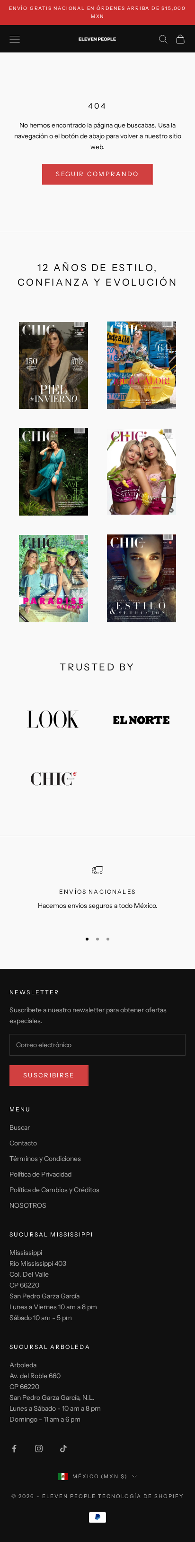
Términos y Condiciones (45, 1158)
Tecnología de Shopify (141, 1496)
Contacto (23, 1143)
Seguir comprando (97, 174)
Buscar (19, 1127)
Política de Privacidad (40, 1174)
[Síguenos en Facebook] (14, 1448)
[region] (97, 893)
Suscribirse (49, 1075)
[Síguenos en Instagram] (39, 1448)
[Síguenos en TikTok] (63, 1448)
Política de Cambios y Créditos (54, 1190)
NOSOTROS (27, 1205)
